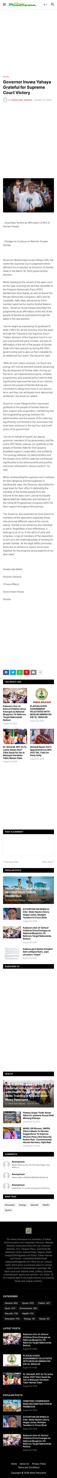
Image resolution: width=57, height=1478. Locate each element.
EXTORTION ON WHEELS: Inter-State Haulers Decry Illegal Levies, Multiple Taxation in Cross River (36, 913)
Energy (22, 1205)
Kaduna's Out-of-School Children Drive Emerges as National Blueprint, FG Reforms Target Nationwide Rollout (14, 713)
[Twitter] (13, 672)
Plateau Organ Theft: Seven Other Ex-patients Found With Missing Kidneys (38, 1115)
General (34, 1205)
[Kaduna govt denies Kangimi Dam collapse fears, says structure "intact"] (12, 954)
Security (11, 1313)
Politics (44, 1303)
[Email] (33, 672)
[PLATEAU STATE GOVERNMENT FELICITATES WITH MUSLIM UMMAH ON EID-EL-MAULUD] (42, 695)
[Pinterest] (27, 672)
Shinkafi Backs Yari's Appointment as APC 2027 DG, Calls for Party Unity (41, 751)
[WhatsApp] (20, 672)
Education (10, 1205)
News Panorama (38, 1472)
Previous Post (11, 862)
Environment (28, 1308)
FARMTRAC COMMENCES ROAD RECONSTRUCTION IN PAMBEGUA (37, 1404)
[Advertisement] (28, 42)
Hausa (44, 1318)
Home (6, 77)
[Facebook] (6, 672)
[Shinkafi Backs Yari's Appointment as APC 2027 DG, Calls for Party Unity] (42, 736)
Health (46, 1205)
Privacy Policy (39, 1463)
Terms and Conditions (28, 1467)
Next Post (47, 862)
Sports (8, 1210)
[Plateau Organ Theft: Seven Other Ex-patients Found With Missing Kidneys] (12, 1117)
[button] (4, 4)
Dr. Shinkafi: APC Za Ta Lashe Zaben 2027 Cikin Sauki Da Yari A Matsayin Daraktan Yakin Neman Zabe (14, 752)
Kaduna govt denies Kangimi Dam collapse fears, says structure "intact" (38, 952)
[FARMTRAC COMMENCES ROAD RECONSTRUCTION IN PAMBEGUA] (12, 1406)
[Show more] (40, 672)
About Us (24, 1463)
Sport (10, 1308)
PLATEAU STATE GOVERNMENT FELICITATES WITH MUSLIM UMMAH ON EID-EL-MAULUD (40, 712)
